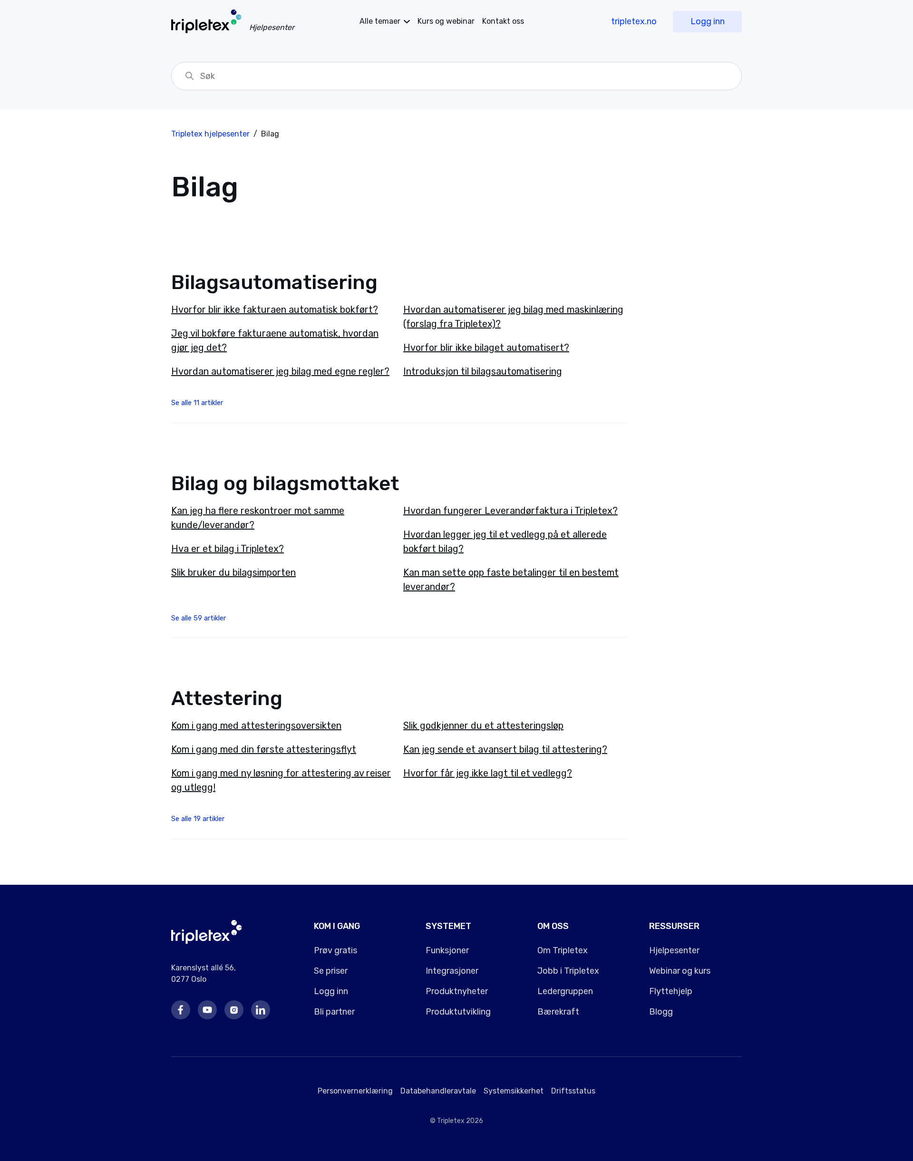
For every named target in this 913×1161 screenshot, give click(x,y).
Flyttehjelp (670, 991)
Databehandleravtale (438, 1090)
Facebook (180, 1009)
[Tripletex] (206, 941)
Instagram (233, 1009)
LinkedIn (260, 1009)
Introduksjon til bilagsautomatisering (482, 371)
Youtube (207, 1009)
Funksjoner (447, 950)
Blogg (661, 1011)
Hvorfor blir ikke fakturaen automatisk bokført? (274, 309)
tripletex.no (634, 21)
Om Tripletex (562, 950)
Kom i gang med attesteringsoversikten (256, 725)
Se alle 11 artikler (197, 402)
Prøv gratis (335, 950)
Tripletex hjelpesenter (210, 133)
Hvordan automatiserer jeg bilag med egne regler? (280, 371)
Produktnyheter (457, 991)
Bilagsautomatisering (274, 282)
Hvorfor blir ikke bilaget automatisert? (486, 347)
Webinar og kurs (679, 971)
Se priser (331, 971)
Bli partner (334, 1011)
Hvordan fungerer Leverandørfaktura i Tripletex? (510, 510)
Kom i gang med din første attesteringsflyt (263, 749)
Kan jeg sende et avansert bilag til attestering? (505, 749)
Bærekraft (558, 1011)
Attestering (226, 698)
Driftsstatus (573, 1090)
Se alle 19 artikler (197, 818)
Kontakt (503, 21)
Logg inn (707, 21)
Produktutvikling (458, 1011)
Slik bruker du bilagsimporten (233, 572)
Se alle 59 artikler (198, 618)
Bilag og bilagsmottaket (285, 483)
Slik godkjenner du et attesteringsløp (483, 725)
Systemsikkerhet (514, 1090)
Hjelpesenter (674, 950)
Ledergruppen (565, 991)
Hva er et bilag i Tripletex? (227, 548)
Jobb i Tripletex (568, 971)
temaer (379, 21)
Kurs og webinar (446, 21)
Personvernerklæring (355, 1090)
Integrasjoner (452, 971)
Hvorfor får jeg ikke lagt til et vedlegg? (487, 773)
